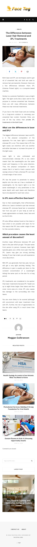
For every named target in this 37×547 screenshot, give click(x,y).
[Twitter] (15, 71)
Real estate (18, 497)
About (24, 529)
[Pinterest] (21, 71)
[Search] (33, 19)
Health (19, 29)
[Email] (27, 71)
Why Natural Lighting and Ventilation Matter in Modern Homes (18, 503)
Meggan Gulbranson (18, 337)
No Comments (23, 42)
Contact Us (15, 529)
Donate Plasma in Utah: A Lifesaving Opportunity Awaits (18, 440)
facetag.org (18, 537)
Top (19, 543)
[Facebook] (9, 71)
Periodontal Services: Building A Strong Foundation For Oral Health (18, 408)
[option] (18, 493)
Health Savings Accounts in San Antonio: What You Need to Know (18, 376)
